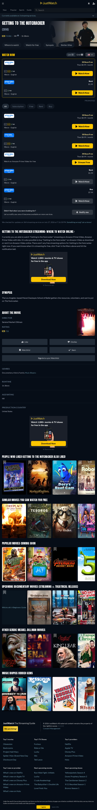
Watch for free (32, 45)
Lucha (36, 776)
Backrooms (8, 748)
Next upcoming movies (43, 768)
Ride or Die (39, 748)
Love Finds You (40, 788)
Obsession (7, 744)
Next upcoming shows (73, 768)
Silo (35, 755)
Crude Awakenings (42, 780)
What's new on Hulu (12, 791)
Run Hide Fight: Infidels (44, 772)
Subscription (18, 106)
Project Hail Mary (10, 752)
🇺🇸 (89, 54)
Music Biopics (30, 373)
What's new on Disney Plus (15, 780)
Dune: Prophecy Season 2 (76, 776)
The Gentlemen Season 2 (75, 780)
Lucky (36, 752)
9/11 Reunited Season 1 (75, 784)
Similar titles (66, 45)
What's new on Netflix (13, 772)
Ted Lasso (38, 759)
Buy (50, 106)
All (5, 106)
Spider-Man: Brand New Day (15, 755)
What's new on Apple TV (14, 776)
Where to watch (12, 45)
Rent (41, 106)
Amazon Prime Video (74, 755)
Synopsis (50, 45)
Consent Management (51, 728)
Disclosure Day (9, 759)
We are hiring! (10, 729)
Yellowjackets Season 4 (75, 772)
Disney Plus (70, 752)
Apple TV (69, 748)
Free (31, 106)
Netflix (68, 744)
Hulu (67, 759)
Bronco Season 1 (72, 788)
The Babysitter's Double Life (46, 784)
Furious (37, 744)
